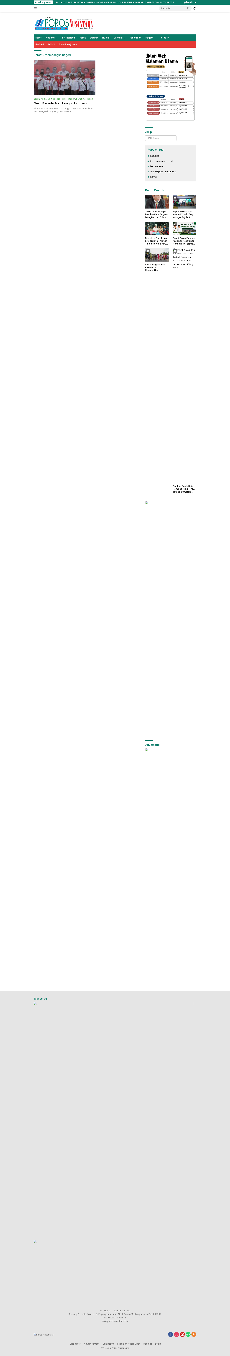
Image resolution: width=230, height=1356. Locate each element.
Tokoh (90, 98)
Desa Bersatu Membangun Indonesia (61, 103)
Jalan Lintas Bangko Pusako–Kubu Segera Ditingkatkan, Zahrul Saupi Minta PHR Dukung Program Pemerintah (156, 214)
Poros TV (164, 37)
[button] (188, 8)
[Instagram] (176, 1334)
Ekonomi (118, 37)
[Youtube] (182, 1334)
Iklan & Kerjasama (68, 44)
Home (39, 37)
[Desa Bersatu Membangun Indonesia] (64, 77)
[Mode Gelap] (194, 8)
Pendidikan (135, 37)
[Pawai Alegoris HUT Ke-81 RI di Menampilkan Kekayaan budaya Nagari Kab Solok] (157, 255)
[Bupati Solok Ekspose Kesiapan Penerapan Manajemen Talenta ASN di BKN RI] (184, 228)
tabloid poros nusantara (163, 171)
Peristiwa (81, 98)
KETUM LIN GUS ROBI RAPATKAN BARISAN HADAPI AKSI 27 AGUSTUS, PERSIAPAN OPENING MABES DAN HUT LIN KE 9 (73, 2)
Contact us (108, 1343)
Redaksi (40, 44)
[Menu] (36, 8)
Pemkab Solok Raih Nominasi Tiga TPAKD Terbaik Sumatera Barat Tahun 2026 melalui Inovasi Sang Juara (184, 489)
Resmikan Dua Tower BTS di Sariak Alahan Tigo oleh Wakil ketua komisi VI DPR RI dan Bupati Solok (156, 241)
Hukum (106, 37)
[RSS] (193, 1334)
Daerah (94, 37)
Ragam (149, 37)
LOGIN (51, 44)
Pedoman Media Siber (128, 1343)
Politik (83, 37)
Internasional (68, 37)
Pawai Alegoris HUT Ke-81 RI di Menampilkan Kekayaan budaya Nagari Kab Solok (155, 267)
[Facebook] (170, 1334)
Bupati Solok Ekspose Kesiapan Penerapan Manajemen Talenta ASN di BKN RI (184, 241)
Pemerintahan (68, 98)
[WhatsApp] (188, 1334)
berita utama (157, 166)
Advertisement (91, 1343)
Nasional (50, 37)
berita (153, 176)
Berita (37, 98)
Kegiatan (45, 98)
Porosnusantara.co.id (161, 161)
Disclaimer (75, 1343)
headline (154, 156)
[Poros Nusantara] (64, 22)
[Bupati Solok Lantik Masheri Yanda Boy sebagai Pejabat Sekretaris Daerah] (184, 202)
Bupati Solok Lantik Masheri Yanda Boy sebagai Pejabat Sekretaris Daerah (183, 214)
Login (158, 1343)
